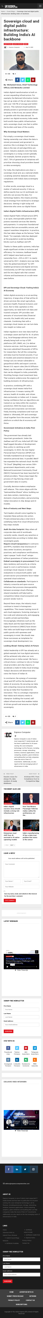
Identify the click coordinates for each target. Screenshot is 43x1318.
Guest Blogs (11, 11)
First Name (7, 1006)
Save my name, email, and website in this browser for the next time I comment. (20, 895)
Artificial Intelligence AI (30, 803)
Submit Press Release (10, 1235)
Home (3, 11)
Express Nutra (30, 1237)
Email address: (8, 1021)
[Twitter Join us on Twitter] (26, 1169)
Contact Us (25, 1243)
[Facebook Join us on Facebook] (9, 1169)
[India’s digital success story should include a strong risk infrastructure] (12, 799)
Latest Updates (18, 44)
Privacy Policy (26, 1240)
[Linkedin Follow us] (17, 1169)
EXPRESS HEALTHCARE (28, 1231)
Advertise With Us (8, 1232)
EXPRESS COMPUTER (33, 1235)
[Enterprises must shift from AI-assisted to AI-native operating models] (12, 825)
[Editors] (4, 1183)
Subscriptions (21, 1304)
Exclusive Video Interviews (15, 1082)
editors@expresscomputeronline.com (17, 1183)
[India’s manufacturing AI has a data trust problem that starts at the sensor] (31, 825)
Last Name (7, 1013)
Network (5, 1240)
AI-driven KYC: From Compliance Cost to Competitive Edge (31, 779)
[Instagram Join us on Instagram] (34, 1169)
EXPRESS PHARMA (12, 1243)
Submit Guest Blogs (12, 1238)
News (26, 44)
